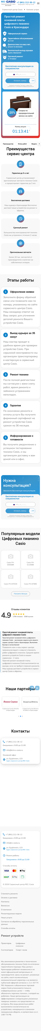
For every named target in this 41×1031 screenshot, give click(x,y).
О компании (6, 909)
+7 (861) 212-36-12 (26, 2)
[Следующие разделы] (39, 143)
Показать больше (20, 594)
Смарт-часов (21, 950)
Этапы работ (22, 144)
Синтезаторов (7, 950)
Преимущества (8, 144)
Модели (34, 144)
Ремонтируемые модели (11, 913)
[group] (10, 704)
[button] (32, 688)
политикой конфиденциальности (25, 86)
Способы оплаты (8, 928)
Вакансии (5, 905)
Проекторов (6, 943)
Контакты (5, 901)
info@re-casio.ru (13, 843)
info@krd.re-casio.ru (14, 750)
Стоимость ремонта (9, 893)
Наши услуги (6, 917)
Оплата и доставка (9, 897)
